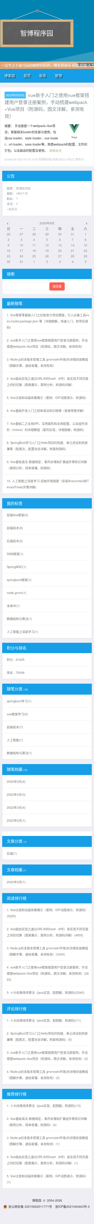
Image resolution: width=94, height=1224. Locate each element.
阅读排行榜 (16, 898)
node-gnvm (16, 592)
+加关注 (12, 209)
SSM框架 (15, 554)
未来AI (13, 605)
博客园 (9, 75)
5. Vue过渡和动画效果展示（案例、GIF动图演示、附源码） (47, 397)
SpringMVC (16, 567)
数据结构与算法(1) (19, 753)
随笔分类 (15, 689)
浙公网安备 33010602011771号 (30, 1206)
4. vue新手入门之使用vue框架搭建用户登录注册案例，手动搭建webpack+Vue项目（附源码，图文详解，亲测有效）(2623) (48, 973)
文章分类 (15, 841)
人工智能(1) (15, 740)
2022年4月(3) (16, 794)
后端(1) (12, 853)
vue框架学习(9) (17, 714)
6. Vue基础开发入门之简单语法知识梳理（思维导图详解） (46, 410)
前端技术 (15, 528)
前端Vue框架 (17, 515)
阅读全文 (55, 150)
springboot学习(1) (19, 701)
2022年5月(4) (16, 781)
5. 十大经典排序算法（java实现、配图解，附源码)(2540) (45, 992)
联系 (42, 75)
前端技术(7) (15, 727)
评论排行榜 (16, 1009)
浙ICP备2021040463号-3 (72, 1206)
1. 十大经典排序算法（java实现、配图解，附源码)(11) (44, 1020)
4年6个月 (22, 193)
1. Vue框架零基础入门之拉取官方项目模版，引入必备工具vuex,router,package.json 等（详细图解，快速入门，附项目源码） (48, 321)
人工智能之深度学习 (22, 631)
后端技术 (15, 541)
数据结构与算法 (19, 618)
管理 (58, 75)
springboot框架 (19, 579)
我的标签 (15, 503)
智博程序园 (36, 33)
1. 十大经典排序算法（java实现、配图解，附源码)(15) (44, 1105)
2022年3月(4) (16, 807)
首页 (27, 75)
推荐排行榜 (16, 1094)
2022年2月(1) (16, 820)
